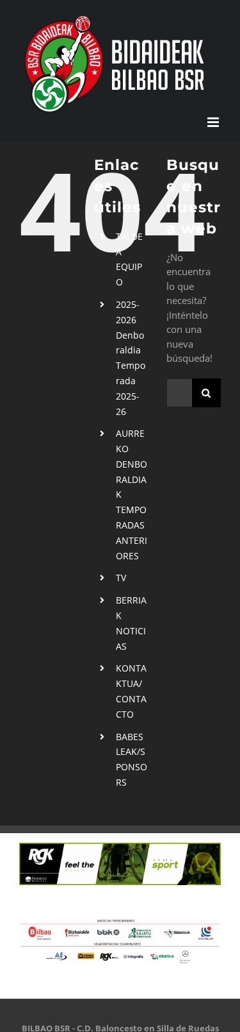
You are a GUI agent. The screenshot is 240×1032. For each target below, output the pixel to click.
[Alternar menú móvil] (214, 122)
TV (121, 577)
